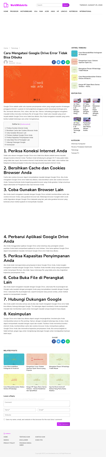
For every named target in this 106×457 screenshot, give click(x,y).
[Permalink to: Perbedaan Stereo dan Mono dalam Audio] (87, 119)
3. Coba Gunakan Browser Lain (15, 133)
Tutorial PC (75, 153)
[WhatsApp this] (68, 62)
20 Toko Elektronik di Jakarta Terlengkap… (76, 127)
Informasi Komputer (78, 144)
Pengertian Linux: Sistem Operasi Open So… (88, 61)
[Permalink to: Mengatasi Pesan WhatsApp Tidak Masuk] (59, 359)
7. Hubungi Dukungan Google (15, 142)
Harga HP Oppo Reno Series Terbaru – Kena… (89, 85)
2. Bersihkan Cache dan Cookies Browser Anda (21, 130)
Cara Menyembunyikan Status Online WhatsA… (90, 77)
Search (65, 5)
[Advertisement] (53, 29)
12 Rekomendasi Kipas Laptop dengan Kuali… (96, 109)
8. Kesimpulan (10, 145)
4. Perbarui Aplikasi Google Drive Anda (18, 135)
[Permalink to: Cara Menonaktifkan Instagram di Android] (14, 359)
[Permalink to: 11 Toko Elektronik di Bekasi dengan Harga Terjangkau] (77, 100)
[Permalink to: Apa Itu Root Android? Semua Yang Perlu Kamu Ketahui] (59, 379)
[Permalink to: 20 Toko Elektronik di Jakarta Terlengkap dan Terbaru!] (77, 119)
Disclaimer (23, 440)
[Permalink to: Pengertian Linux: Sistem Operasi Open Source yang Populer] (36, 359)
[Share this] (54, 62)
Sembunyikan (25, 124)
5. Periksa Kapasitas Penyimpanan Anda (19, 137)
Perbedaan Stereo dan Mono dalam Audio (87, 126)
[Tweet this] (58, 62)
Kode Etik (39, 440)
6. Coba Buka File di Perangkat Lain (17, 140)
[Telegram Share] (63, 62)
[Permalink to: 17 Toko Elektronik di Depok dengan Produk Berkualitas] (87, 100)
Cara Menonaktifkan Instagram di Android (11, 367)
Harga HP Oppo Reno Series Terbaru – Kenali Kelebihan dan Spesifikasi (36, 389)
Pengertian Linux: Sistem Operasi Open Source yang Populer (35, 368)
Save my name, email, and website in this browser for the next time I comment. (34, 419)
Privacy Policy (9, 443)
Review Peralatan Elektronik (81, 147)
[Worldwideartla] (15, 5)
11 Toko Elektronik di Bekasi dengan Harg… (76, 108)
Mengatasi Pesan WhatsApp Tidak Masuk (59, 367)
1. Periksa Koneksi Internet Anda (16, 128)
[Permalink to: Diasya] (6, 62)
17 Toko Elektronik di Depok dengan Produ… (86, 108)
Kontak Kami (40, 437)
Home (6, 437)
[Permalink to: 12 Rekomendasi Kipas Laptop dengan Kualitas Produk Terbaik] (96, 100)
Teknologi (74, 150)
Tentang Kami (24, 437)
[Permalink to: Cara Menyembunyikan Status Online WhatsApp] (14, 379)
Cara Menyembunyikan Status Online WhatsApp (14, 388)
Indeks (6, 440)
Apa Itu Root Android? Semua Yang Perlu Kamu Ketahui (57, 389)
